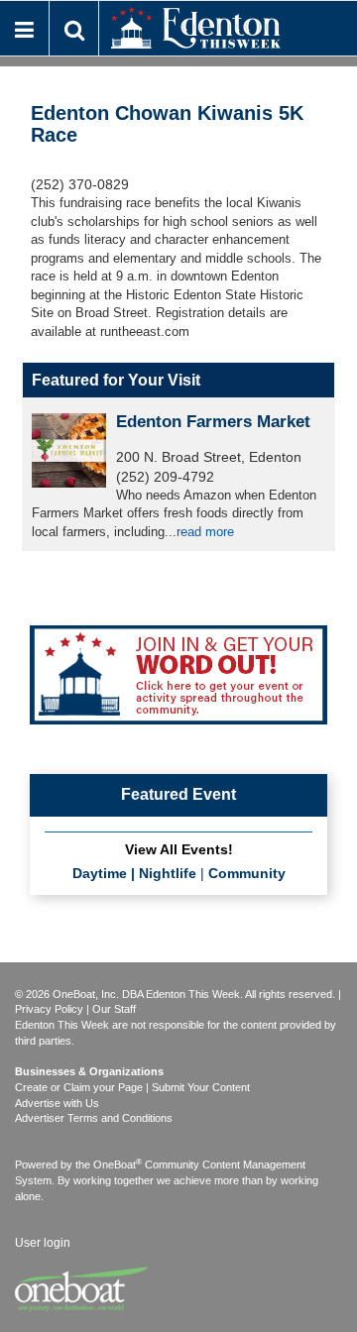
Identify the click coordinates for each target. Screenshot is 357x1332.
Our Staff (114, 1009)
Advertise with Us (57, 1103)
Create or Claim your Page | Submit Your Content (132, 1087)
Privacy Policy (49, 1009)
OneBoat (117, 1164)
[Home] (196, 26)
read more (205, 531)
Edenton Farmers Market (213, 421)
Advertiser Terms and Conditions (94, 1118)
